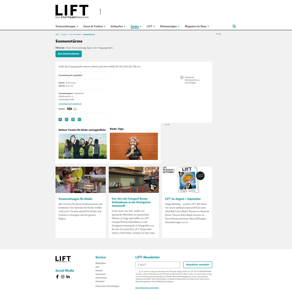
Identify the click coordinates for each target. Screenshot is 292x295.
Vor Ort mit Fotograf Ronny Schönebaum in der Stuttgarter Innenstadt (131, 202)
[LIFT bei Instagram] (63, 277)
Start (57, 35)
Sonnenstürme (89, 35)
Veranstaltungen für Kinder (75, 199)
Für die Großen (75, 35)
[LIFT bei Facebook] (57, 277)
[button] (60, 119)
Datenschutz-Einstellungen (107, 286)
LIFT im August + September (183, 199)
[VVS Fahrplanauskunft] (75, 109)
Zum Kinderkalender (68, 54)
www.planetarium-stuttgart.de (70, 104)
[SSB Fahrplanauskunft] (69, 109)
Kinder (64, 35)
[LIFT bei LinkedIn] (68, 277)
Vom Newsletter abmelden (147, 288)
